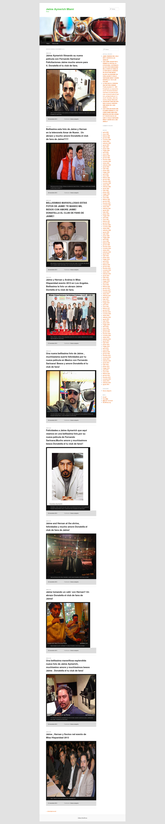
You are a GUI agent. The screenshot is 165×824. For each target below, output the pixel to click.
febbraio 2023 (106, 177)
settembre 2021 (107, 208)
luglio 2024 (106, 147)
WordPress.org (107, 402)
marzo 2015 (106, 350)
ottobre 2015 (106, 337)
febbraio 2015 (106, 352)
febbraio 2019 (106, 265)
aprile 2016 (106, 326)
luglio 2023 (106, 168)
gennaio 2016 (106, 332)
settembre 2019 (107, 252)
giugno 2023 (106, 170)
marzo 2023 (106, 176)
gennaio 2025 (106, 138)
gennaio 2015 (106, 353)
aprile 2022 (106, 196)
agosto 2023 (106, 167)
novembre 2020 (107, 226)
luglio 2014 (106, 364)
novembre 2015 (107, 335)
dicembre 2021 (107, 203)
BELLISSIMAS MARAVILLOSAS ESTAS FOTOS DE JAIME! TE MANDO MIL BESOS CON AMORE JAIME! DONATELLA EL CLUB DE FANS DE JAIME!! (66, 209)
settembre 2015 (107, 339)
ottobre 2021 (106, 206)
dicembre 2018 (107, 268)
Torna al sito (55, 43)
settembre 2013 (107, 382)
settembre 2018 (107, 274)
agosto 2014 (106, 362)
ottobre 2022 (106, 185)
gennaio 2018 (106, 288)
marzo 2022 (106, 197)
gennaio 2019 (106, 266)
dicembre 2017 (107, 290)
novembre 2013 (107, 379)
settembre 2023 (107, 165)
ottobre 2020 (106, 228)
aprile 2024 (106, 152)
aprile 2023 (106, 174)
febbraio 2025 (106, 136)
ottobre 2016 (106, 315)
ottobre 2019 (106, 250)
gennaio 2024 (106, 157)
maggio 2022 (106, 194)
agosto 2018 (106, 275)
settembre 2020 (107, 230)
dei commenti (108, 400)
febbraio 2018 (106, 286)
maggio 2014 (106, 368)
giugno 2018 (106, 279)
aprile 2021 (106, 217)
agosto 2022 (106, 188)
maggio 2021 (106, 215)
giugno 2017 (106, 301)
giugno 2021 (106, 214)
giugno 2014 (106, 366)
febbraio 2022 (106, 199)
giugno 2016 (106, 323)
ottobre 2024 (106, 141)
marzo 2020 (106, 241)
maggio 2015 (106, 346)
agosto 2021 (106, 210)
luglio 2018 (106, 277)
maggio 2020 (106, 237)
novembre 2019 (107, 248)
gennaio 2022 (106, 201)
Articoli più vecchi (51, 811)
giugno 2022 (106, 192)
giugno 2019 (106, 257)
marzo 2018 (106, 284)
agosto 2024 (106, 145)
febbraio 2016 (106, 330)
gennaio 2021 (106, 223)
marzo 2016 (106, 328)
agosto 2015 (106, 341)
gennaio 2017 (106, 310)
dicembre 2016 (107, 312)
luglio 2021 (106, 212)
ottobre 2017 (106, 294)
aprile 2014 (106, 370)
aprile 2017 (106, 304)
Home (47, 43)
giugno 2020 (106, 235)
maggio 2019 (106, 259)
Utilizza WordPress (82, 818)
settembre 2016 (107, 317)
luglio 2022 (106, 190)
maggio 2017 (106, 303)
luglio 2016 (106, 321)
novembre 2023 (107, 161)
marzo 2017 (106, 306)
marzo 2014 (106, 372)
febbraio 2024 (106, 156)
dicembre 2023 (107, 159)
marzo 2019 (106, 263)
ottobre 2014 (106, 359)
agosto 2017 (106, 297)
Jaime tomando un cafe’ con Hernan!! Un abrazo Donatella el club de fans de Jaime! (67, 595)
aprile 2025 (106, 132)
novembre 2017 (107, 292)
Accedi (104, 397)
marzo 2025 (106, 134)
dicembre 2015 (107, 333)
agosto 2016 (106, 319)
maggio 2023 (106, 172)
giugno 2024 (106, 148)
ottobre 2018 (106, 272)
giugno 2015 (106, 344)
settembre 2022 (107, 186)
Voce (105, 399)
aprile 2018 (106, 283)
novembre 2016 (107, 313)
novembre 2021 (107, 205)
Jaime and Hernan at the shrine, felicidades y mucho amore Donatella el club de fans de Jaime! (66, 527)
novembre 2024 (107, 139)
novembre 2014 (107, 357)
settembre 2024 (107, 143)
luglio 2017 (106, 299)
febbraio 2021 (106, 221)
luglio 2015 (106, 342)
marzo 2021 (106, 219)
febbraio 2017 (106, 308)
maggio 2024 (106, 150)
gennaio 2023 (106, 179)
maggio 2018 (106, 281)
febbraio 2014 (106, 373)
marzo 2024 (106, 154)
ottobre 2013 (106, 381)
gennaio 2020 (106, 244)
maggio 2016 (106, 324)
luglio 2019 (106, 255)
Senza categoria (74, 119)
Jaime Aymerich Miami (60, 9)
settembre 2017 (107, 295)
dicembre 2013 (107, 377)
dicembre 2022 (107, 181)
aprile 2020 (106, 239)
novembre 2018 (107, 270)
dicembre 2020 (107, 225)
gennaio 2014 (106, 375)
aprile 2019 (106, 261)
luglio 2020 (106, 234)
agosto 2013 (106, 384)
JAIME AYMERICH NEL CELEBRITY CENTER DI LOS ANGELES (111, 58)
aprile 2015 (106, 348)
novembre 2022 (107, 183)
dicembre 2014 (107, 355)
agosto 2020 (106, 232)
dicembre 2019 (107, 246)
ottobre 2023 (106, 163)
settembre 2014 (107, 361)
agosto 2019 (106, 254)
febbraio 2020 (106, 243)
